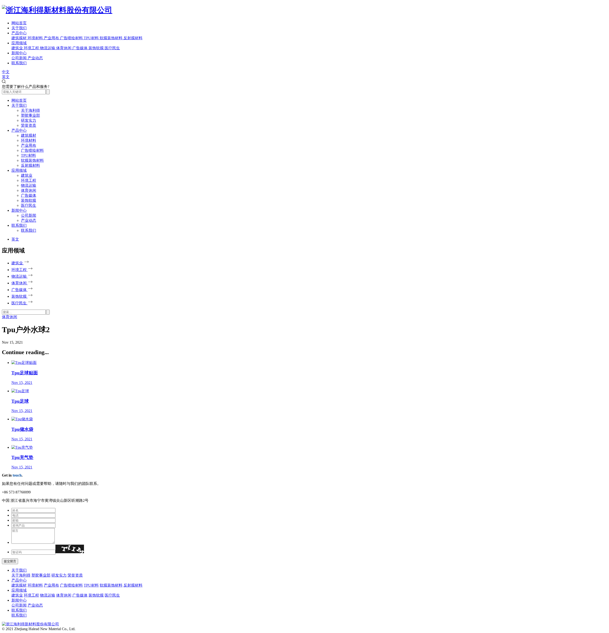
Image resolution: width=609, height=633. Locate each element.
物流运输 (28, 185)
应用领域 (19, 43)
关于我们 (19, 28)
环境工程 (28, 180)
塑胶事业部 (30, 115)
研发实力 (28, 120)
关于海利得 (30, 110)
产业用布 (28, 145)
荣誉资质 (28, 125)
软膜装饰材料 (32, 160)
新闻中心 (19, 53)
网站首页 (19, 23)
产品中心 (19, 33)
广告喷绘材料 (32, 150)
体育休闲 (28, 190)
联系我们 (19, 63)
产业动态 (28, 220)
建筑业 (26, 175)
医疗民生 (28, 205)
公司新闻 (28, 215)
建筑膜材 (28, 135)
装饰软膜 (28, 200)
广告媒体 (28, 195)
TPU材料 (28, 155)
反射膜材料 (30, 165)
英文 (6, 77)
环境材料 (28, 140)
